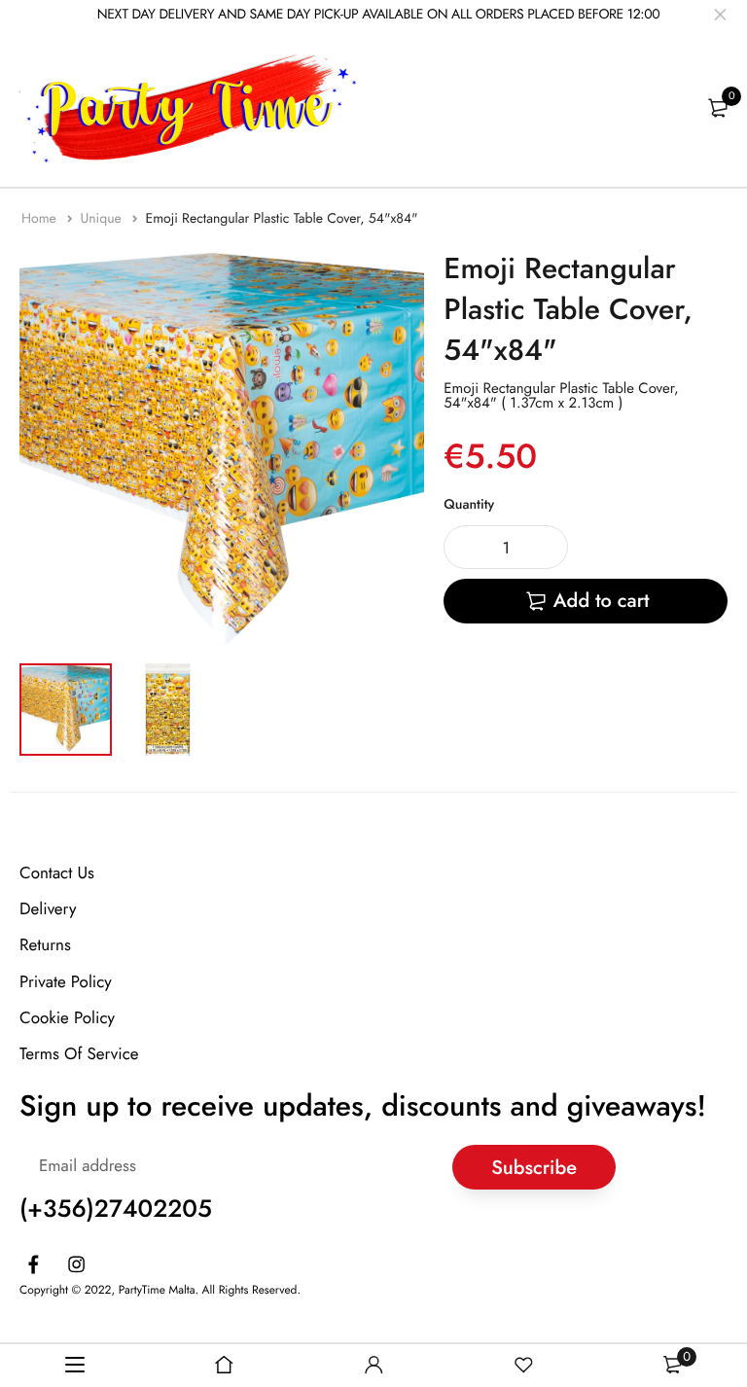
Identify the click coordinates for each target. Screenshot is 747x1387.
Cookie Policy (67, 1017)
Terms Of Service (79, 1054)
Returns (45, 945)
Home (40, 219)
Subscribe (534, 1167)
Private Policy (65, 981)
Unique (102, 219)
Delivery (47, 909)
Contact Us (56, 873)
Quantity (469, 505)
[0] (718, 108)
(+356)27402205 (115, 1209)
